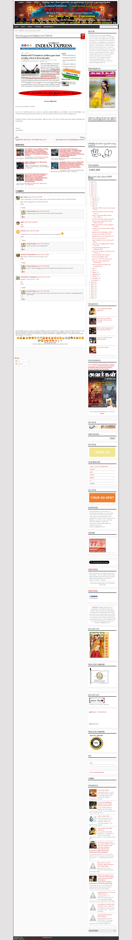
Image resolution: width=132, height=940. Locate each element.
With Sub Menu (48, 26)
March (94, 202)
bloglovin (92, 477)
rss (90, 480)
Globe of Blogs (93, 569)
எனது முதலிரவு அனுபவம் (103, 347)
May (93, 206)
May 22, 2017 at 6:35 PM (43, 291)
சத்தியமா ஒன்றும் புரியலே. (104, 816)
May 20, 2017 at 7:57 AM (43, 277)
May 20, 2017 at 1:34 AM (33, 230)
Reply (22, 204)
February (94, 200)
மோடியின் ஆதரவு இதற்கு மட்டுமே (100, 256)
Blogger (102, 413)
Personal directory (93, 598)
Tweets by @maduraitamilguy (96, 772)
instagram (92, 483)
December (95, 280)
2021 (92, 288)
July (93, 270)
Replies (24, 207)
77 (93, 543)
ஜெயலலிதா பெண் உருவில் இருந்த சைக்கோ (102, 232)
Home (16, 26)
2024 (92, 294)
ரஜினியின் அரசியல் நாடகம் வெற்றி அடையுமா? (103, 236)
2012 (92, 186)
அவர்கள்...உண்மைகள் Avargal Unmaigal (32, 937)
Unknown (23, 230)
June (93, 268)
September (95, 274)
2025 (92, 296)
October (94, 276)
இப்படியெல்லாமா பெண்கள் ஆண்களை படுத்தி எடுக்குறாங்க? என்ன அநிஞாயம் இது (106, 864)
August (94, 272)
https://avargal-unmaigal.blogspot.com (43, 938)
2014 (92, 190)
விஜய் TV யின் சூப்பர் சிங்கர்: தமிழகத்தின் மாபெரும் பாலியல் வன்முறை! (104, 320)
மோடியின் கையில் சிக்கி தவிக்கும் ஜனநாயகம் (103, 219)
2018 (92, 282)
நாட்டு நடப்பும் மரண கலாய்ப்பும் (99, 238)
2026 (92, 298)
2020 (92, 286)
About (23, 26)
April (93, 204)
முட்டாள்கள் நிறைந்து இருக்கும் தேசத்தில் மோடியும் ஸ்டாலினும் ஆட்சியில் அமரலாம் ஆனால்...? (105, 804)
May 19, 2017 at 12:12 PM (35, 197)
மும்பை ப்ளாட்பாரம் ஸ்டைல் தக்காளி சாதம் (102, 258)
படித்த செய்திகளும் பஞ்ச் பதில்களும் (101, 254)
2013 (92, 188)
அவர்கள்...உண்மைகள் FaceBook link (99, 466)
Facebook (92, 469)
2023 (92, 292)
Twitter (91, 472)
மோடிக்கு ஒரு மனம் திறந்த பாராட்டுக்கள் (34, 35)
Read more (42, 158)
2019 (92, 284)
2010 (92, 182)
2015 (92, 192)
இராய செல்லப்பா (24, 197)
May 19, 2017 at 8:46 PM (31, 222)
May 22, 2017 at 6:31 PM (43, 211)
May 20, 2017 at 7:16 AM (42, 254)
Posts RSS (106, 937)
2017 (92, 196)
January (94, 198)
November (95, 278)
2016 (92, 194)
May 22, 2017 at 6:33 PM (43, 243)
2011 (92, 184)
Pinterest (92, 474)
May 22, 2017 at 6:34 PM (43, 266)
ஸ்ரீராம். (22, 222)
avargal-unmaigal (29, 938)
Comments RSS (114, 937)
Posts (18, 361)
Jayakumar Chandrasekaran (28, 254)
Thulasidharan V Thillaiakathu (29, 277)
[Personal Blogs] (93, 596)
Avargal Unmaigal (31, 211)
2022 (92, 290)
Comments (38, 26)
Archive (30, 26)
